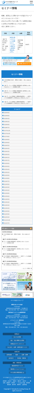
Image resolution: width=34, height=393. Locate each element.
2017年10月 (7, 133)
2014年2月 (6, 190)
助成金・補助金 (21, 358)
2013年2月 (6, 208)
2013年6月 (6, 196)
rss (31, 228)
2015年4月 (6, 169)
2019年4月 (6, 118)
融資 (16, 354)
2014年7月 (6, 181)
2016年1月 (6, 157)
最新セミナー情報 (9, 228)
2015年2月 (6, 172)
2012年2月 (6, 217)
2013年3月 (6, 205)
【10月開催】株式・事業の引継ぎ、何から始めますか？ (17, 235)
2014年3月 (6, 187)
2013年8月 (6, 193)
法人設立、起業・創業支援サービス (17, 347)
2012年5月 (6, 211)
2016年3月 (6, 151)
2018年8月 (6, 124)
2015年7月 (6, 160)
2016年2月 (6, 154)
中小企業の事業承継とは (17, 372)
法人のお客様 (17, 337)
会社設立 (11, 358)
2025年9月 (6, 112)
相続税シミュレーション (17, 369)
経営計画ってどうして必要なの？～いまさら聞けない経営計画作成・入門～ (12, 44)
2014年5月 (6, 184)
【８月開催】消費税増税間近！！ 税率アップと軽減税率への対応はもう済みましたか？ (17, 257)
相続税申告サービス (17, 365)
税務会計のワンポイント (17, 344)
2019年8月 (6, 115)
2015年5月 (6, 166)
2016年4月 (6, 148)
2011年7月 (6, 223)
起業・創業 (25, 354)
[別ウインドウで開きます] (6, 295)
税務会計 (17, 334)
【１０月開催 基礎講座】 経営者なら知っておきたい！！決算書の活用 (16, 249)
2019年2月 (6, 121)
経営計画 (17, 351)
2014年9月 (6, 175)
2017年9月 (6, 136)
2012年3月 (6, 214)
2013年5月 (6, 199)
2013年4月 (6, 202)
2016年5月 (6, 145)
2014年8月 (6, 178)
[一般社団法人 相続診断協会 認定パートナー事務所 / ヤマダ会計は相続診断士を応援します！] (17, 295)
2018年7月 (6, 127)
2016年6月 (6, 142)
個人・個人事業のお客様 (17, 340)
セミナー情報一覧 (27, 268)
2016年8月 (6, 139)
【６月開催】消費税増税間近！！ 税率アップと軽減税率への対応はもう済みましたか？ (17, 264)
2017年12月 (7, 130)
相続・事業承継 (17, 362)
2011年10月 (7, 220)
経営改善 (9, 354)
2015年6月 (6, 163)
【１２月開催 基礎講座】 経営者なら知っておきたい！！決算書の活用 (16, 242)
